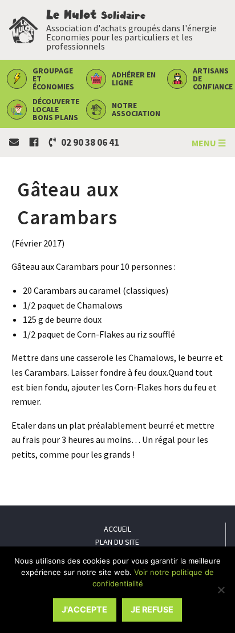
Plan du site (117, 542)
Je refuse (152, 609)
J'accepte (84, 609)
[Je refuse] (220, 589)
